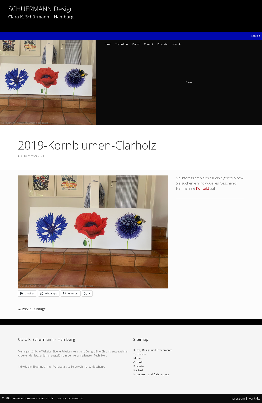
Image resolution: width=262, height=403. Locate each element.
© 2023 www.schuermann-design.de (28, 398)
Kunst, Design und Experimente (152, 350)
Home (107, 44)
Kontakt (255, 35)
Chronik (148, 44)
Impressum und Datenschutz (151, 374)
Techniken (121, 44)
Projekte (162, 44)
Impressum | (238, 398)
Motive (136, 44)
